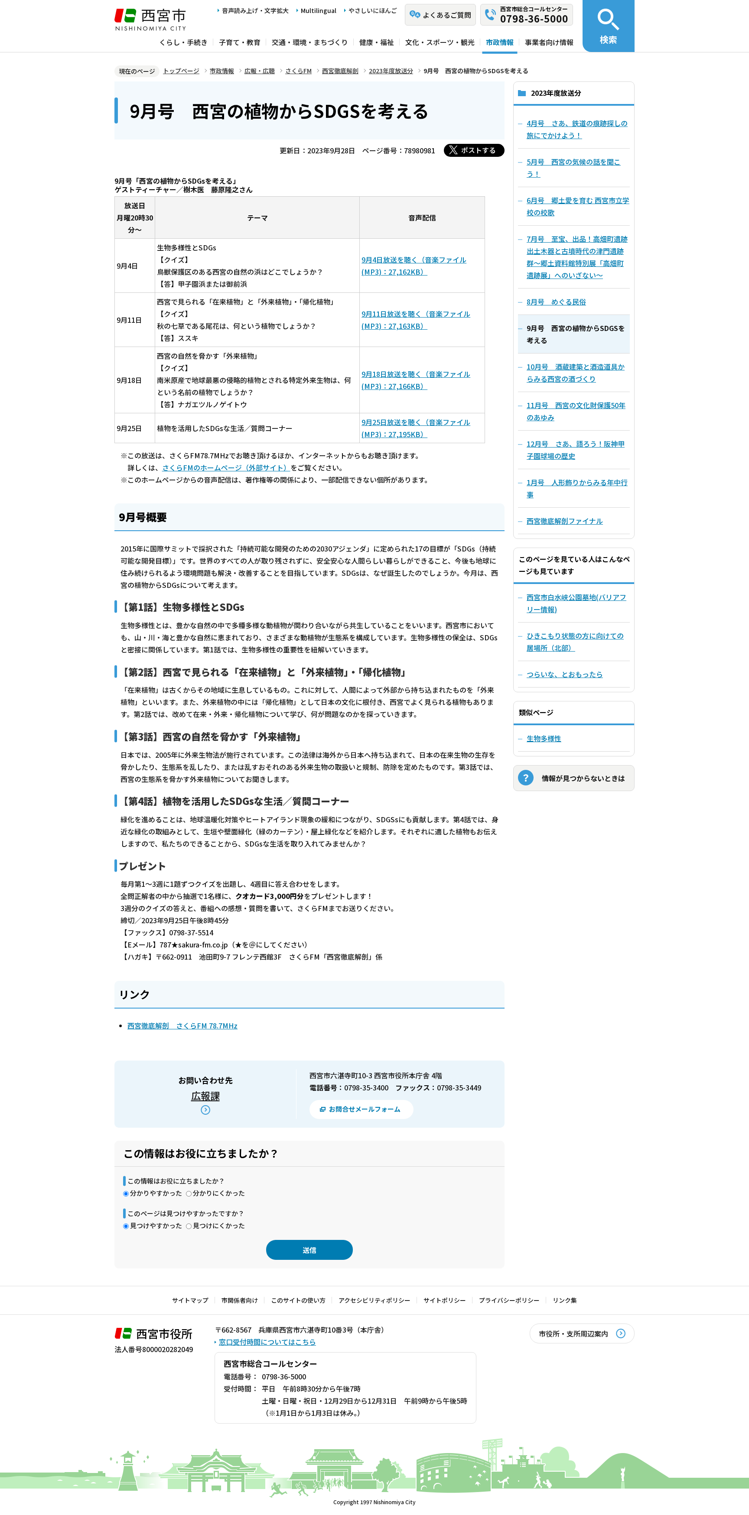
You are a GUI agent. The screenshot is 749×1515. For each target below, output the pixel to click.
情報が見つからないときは (583, 778)
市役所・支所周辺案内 (573, 1333)
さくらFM (298, 70)
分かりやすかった (156, 1192)
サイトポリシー (444, 1300)
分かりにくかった (219, 1192)
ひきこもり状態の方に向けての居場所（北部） (575, 641)
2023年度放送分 (391, 70)
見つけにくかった (219, 1225)
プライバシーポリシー (509, 1300)
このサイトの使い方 (298, 1300)
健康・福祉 (376, 42)
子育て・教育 (240, 42)
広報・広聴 (259, 70)
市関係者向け (239, 1300)
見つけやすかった (156, 1225)
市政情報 (500, 42)
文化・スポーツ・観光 (440, 42)
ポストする (478, 150)
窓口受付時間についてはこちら (267, 1342)
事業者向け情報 (549, 42)
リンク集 (565, 1300)
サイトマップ (190, 1300)
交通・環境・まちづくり (310, 42)
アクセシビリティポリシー (374, 1300)
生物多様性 (544, 738)
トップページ (181, 70)
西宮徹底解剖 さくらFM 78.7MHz (182, 1025)
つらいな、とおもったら (565, 674)
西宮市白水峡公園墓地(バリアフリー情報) (576, 603)
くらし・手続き (183, 42)
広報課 (205, 1095)
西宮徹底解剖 (340, 70)
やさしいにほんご (372, 10)
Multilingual (318, 10)
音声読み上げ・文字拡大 (255, 10)
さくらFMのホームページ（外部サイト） (226, 467)
